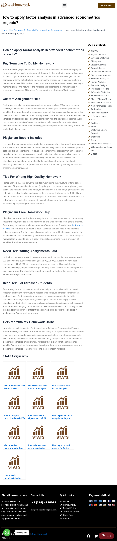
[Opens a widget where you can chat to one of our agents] (106, 536)
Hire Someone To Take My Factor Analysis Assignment (36, 30)
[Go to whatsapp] (6, 532)
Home (4, 30)
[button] (64, 5)
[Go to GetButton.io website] (6, 538)
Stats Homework (39, 534)
